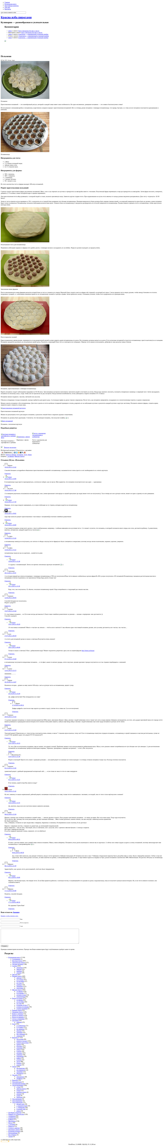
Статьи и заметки (14, 1128)
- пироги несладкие (22, 1042)
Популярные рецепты (12, 6)
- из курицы (20, 979)
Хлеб (13, 1024)
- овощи (18, 1094)
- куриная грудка (21, 1005)
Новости (11, 1126)
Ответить (8, 473)
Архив (10, 1136)
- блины (18, 1063)
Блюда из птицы (17, 998)
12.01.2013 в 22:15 (10, 670)
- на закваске (20, 1029)
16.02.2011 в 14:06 (10, 479)
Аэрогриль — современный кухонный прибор (33, 34)
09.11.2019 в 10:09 (14, 877)
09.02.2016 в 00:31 (14, 839)
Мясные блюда (19, 456)
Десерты (15, 1075)
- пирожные (20, 1056)
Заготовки (15, 1020)
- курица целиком (21, 1008)
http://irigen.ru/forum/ (88, 650)
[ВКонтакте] (15, 452)
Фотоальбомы (12, 1133)
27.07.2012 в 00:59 (10, 636)
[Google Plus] (25, 452)
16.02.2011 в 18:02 (10, 513)
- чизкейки (19, 1071)
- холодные (19, 988)
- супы (18, 1087)
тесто (25, 454)
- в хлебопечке (20, 1025)
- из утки (19, 983)
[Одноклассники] (19, 452)
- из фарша (10, 456)
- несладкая (19, 1039)
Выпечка (15, 1037)
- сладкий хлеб (20, 1109)
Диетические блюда (18, 962)
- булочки (19, 1046)
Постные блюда (17, 961)
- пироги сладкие (21, 1041)
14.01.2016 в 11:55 (14, 803)
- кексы (18, 1049)
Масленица (12, 1121)
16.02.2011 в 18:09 (10, 525)
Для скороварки (17, 1100)
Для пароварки (17, 1099)
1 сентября (11, 1124)
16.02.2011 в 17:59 (10, 502)
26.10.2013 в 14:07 (10, 682)
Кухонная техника (14, 1131)
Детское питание (17, 964)
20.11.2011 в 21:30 (14, 586)
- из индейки (20, 981)
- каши (18, 1095)
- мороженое (20, 1077)
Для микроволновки (18, 1083)
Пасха (10, 1123)
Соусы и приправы (18, 1019)
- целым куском (21, 995)
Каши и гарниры (17, 1013)
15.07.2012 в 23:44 (10, 611)
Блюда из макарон (18, 1017)
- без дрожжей (20, 1034)
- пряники (19, 1054)
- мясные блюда (21, 1089)
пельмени (20, 454)
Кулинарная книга (10, 4)
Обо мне (7, 7)
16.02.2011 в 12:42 (10, 467)
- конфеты (19, 1078)
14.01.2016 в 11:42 (10, 791)
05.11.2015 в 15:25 (14, 779)
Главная (7, 2)
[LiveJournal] (23, 452)
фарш (30, 454)
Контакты (8, 9)
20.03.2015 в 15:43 (10, 717)
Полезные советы (14, 1129)
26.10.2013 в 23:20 (14, 693)
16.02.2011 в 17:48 (10, 490)
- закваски (19, 1036)
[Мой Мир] (21, 452)
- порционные (20, 996)
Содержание (16, 959)
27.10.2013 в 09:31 (18, 705)
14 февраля (11, 1116)
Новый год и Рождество (16, 1114)
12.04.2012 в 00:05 (10, 598)
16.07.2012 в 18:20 (14, 624)
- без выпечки (20, 1068)
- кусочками (20, 993)
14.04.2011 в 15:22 (10, 550)
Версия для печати (10, 447)
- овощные (19, 967)
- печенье (19, 1053)
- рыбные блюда (21, 1092)
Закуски (14, 974)
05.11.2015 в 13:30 (10, 768)
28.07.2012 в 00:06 (14, 647)
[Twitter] (17, 452)
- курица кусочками (22, 1007)
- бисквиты (19, 1073)
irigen (10, 31)
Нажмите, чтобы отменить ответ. (9, 916)
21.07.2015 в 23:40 (10, 730)
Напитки (15, 1080)
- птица (18, 1090)
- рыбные (19, 971)
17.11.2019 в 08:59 (14, 902)
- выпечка (19, 1097)
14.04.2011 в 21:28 (14, 561)
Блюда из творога (17, 1015)
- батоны (19, 1031)
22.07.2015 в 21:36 (14, 756)
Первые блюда (17, 976)
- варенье (19, 1022)
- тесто (18, 1061)
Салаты (14, 966)
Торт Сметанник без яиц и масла (28, 31)
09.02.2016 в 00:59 (18, 852)
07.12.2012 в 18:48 (10, 659)
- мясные (19, 969)
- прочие (18, 973)
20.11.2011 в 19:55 (10, 573)
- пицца (18, 1044)
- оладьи (18, 1065)
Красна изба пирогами (16, 17)
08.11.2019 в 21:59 (10, 866)
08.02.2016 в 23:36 (10, 814)
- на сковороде (20, 1070)
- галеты (18, 1051)
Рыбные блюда (17, 1010)
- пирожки (19, 1048)
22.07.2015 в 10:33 (14, 743)
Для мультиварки (17, 1085)
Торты (14, 1066)
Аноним (16, 912)
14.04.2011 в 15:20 (10, 538)
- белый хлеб (20, 1104)
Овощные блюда (17, 1012)
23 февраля (11, 1118)
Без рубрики (12, 1135)
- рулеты (18, 1060)
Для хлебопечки (17, 1102)
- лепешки (19, 1032)
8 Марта (11, 1119)
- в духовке (19, 1027)
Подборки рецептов (14, 1112)
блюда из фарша (11, 454)
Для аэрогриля (17, 1082)
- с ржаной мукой (21, 1106)
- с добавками (20, 1107)
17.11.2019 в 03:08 (10, 891)
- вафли (18, 1058)
